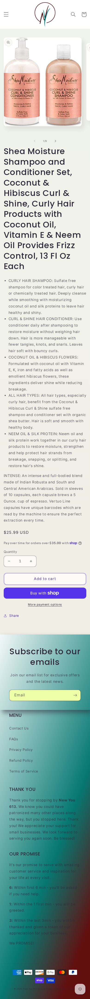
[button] (6, 14)
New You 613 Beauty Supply (38, 989)
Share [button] (14, 616)
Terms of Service (23, 771)
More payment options (45, 604)
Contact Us (19, 728)
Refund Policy (21, 760)
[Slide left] (35, 141)
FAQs (13, 739)
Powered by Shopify (65, 989)
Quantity (10, 552)
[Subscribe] (75, 695)
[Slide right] (55, 141)
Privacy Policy (21, 750)
